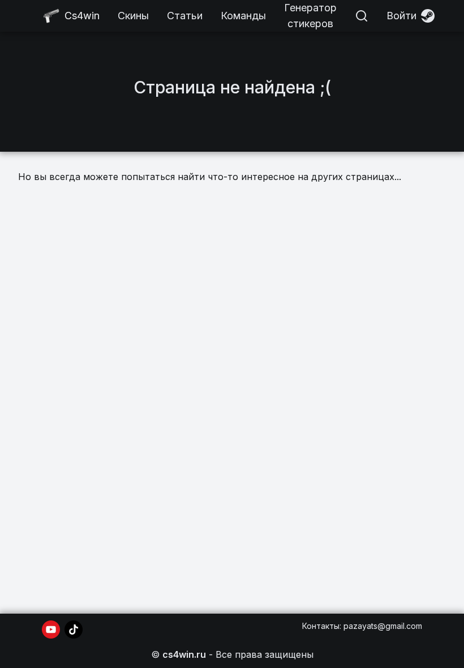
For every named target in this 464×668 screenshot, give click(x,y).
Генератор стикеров (310, 15)
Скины (133, 16)
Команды (243, 16)
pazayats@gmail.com (382, 626)
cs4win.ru (184, 654)
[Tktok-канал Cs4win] (74, 629)
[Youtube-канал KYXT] (51, 629)
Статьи (185, 16)
